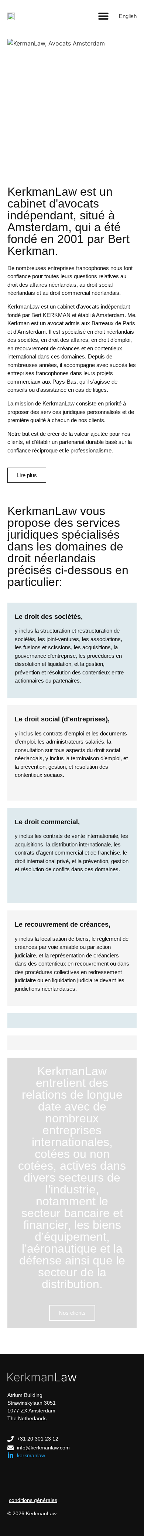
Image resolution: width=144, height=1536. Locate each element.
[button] (103, 15)
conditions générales (33, 1500)
